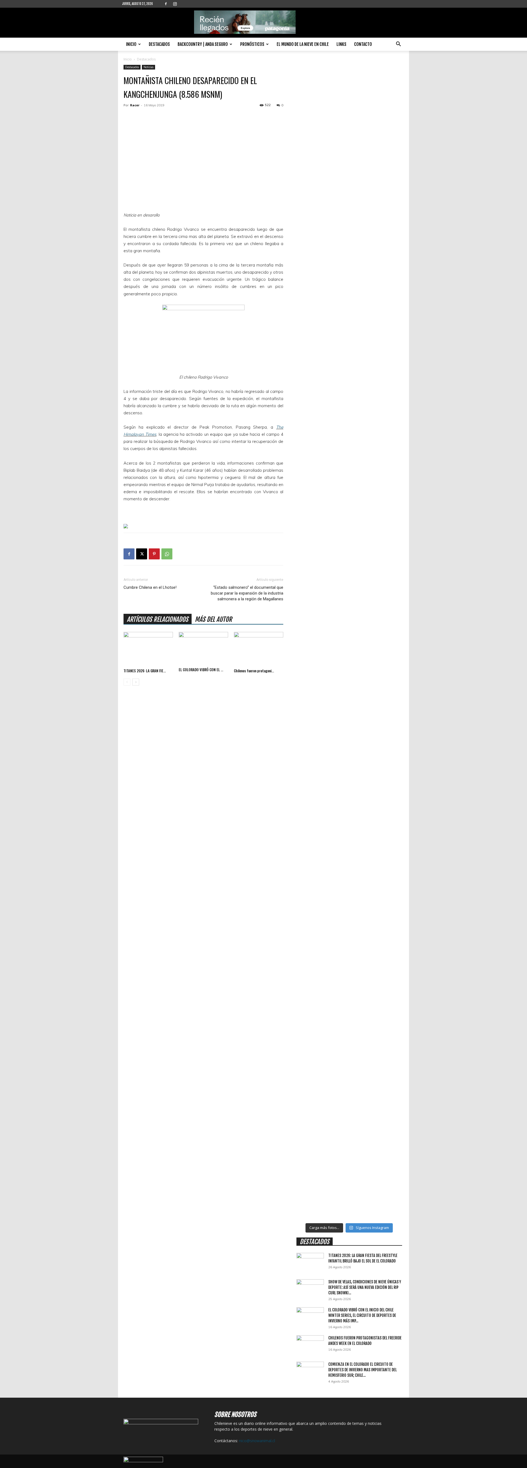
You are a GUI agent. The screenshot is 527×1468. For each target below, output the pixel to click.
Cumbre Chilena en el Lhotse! (150, 587)
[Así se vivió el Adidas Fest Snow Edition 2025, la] (389, 985)
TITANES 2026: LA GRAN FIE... (145, 670)
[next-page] (135, 682)
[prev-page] (127, 682)
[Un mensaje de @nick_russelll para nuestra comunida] (362, 852)
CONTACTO (363, 44)
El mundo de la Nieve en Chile (303, 44)
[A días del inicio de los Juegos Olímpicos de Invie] (362, 437)
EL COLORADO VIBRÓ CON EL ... (201, 669)
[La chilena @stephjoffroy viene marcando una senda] (308, 1014)
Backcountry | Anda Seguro (203, 44)
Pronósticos (252, 44)
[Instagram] (175, 4)
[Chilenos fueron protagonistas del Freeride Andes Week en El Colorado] (258, 649)
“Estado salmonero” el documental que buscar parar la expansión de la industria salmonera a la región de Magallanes (247, 593)
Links (341, 44)
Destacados (159, 44)
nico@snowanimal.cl (257, 1440)
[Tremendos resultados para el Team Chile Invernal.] (389, 220)
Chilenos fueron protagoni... (254, 670)
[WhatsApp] (166, 553)
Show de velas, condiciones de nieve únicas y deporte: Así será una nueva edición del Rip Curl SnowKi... (364, 1287)
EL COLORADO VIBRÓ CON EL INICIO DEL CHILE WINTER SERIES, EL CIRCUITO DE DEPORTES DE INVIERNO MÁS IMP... (362, 1315)
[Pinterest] (154, 553)
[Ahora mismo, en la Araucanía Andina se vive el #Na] (335, 907)
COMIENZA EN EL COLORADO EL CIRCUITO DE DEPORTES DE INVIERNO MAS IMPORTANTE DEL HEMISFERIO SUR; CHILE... (362, 1370)
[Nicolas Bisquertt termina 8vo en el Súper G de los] (308, 154)
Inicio (131, 44)
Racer (134, 105)
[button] (398, 44)
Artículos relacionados (157, 619)
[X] (141, 553)
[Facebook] (166, 4)
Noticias (148, 67)
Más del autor (213, 619)
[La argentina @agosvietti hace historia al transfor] (335, 241)
